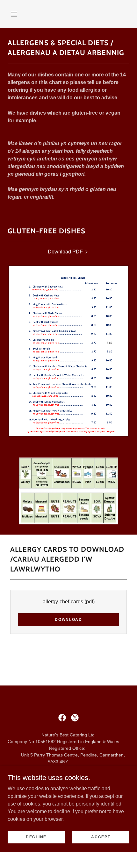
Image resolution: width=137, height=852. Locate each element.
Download (68, 619)
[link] (68, 252)
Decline (36, 836)
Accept (100, 836)
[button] (14, 14)
